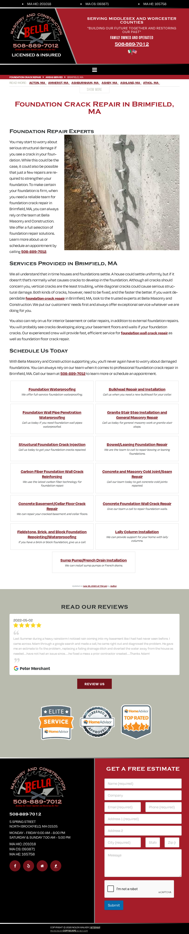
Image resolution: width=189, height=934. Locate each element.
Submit (114, 895)
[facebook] (15, 856)
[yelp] (28, 856)
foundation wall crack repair (144, 332)
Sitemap (95, 917)
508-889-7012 (132, 44)
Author (113, 586)
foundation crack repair (45, 298)
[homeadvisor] (42, 856)
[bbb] (55, 856)
